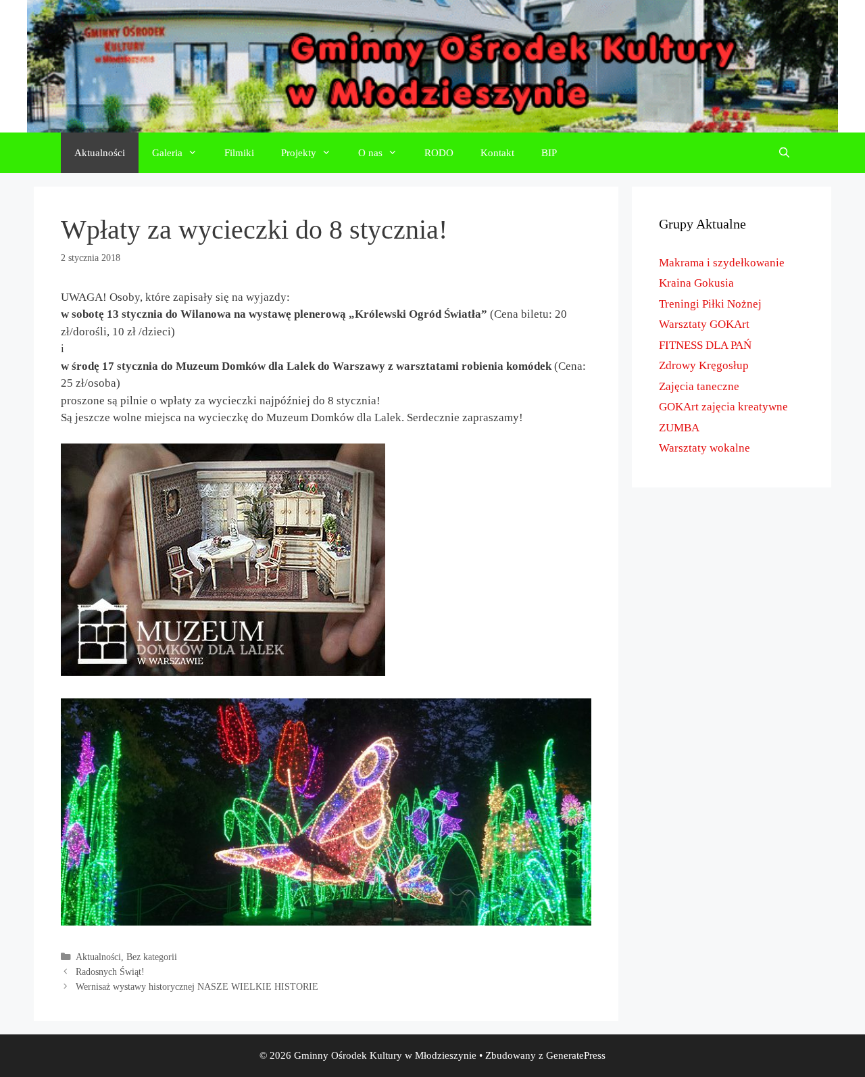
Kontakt (497, 152)
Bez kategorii (151, 956)
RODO (438, 152)
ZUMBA (679, 427)
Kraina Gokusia (696, 283)
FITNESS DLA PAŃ (705, 345)
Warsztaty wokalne (704, 447)
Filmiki (239, 152)
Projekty (298, 152)
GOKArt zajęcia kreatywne (723, 406)
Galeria (167, 152)
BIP (549, 152)
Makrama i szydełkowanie (722, 262)
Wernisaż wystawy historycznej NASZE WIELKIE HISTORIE (197, 986)
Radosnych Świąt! (110, 971)
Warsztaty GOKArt (704, 324)
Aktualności (99, 152)
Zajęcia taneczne (699, 386)
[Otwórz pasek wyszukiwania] (784, 153)
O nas (370, 152)
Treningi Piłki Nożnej (710, 303)
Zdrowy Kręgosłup (704, 365)
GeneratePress (576, 1055)
